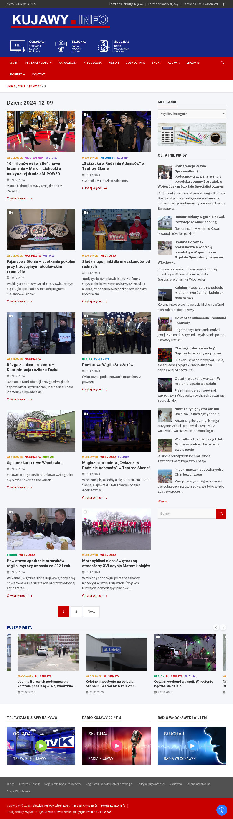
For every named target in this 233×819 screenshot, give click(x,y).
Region (114, 62)
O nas (11, 784)
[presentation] (216, 627)
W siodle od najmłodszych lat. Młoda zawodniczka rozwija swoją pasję (199, 444)
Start (14, 62)
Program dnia (33, 157)
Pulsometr (107, 157)
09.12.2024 (17, 180)
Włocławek (93, 62)
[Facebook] (223, 4)
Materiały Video (37, 62)
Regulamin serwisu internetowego (109, 784)
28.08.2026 (28, 692)
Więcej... (164, 501)
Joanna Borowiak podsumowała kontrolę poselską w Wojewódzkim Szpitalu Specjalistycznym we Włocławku (190, 252)
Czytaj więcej (17, 198)
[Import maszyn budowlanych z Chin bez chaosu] (165, 476)
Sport (156, 62)
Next (91, 611)
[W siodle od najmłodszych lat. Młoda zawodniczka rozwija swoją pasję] (165, 445)
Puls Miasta (32, 255)
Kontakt (38, 74)
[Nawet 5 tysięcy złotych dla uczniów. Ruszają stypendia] (165, 415)
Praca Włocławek (18, 791)
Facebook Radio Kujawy (163, 4)
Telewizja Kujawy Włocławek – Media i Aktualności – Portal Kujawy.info (78, 805)
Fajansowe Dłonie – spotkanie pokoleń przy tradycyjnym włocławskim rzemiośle (41, 266)
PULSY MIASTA (19, 627)
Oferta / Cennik (29, 784)
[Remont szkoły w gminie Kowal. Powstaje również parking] (165, 223)
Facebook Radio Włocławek (201, 4)
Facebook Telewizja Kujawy (126, 4)
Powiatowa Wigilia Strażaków (107, 364)
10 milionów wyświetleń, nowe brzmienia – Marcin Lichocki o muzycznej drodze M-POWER (34, 168)
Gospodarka (135, 62)
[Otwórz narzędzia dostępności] (221, 810)
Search (221, 514)
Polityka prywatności (151, 784)
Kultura (174, 62)
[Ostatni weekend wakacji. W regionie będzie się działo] (165, 385)
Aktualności (68, 62)
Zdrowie (192, 62)
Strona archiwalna (198, 784)
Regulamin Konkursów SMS (62, 784)
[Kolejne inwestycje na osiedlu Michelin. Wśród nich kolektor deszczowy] (165, 294)
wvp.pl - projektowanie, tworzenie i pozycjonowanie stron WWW (68, 812)
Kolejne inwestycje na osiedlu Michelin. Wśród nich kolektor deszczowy (199, 293)
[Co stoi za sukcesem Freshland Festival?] (165, 324)
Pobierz (16, 74)
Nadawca (176, 784)
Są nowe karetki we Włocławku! (35, 462)
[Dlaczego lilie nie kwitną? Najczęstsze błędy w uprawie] (165, 355)
